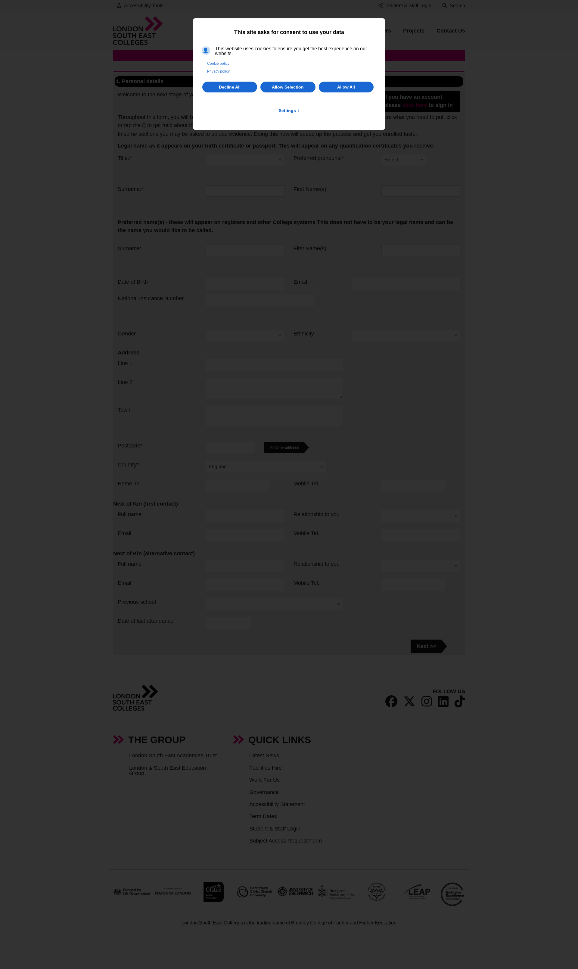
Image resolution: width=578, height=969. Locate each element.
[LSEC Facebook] (391, 701)
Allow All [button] (346, 87)
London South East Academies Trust (173, 755)
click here (414, 105)
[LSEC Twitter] (409, 701)
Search (457, 5)
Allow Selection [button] (288, 87)
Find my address (284, 447)
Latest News (264, 755)
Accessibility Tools (143, 5)
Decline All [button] (230, 87)
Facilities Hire (265, 768)
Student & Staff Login (274, 829)
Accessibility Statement (277, 804)
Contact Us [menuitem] (451, 31)
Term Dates (263, 816)
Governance (264, 792)
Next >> (427, 646)
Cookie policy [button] (218, 63)
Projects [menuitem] (413, 31)
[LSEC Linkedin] (443, 701)
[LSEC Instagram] (426, 701)
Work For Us (264, 780)
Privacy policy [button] (218, 71)
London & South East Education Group (167, 770)
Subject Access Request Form (285, 841)
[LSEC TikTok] (460, 701)
